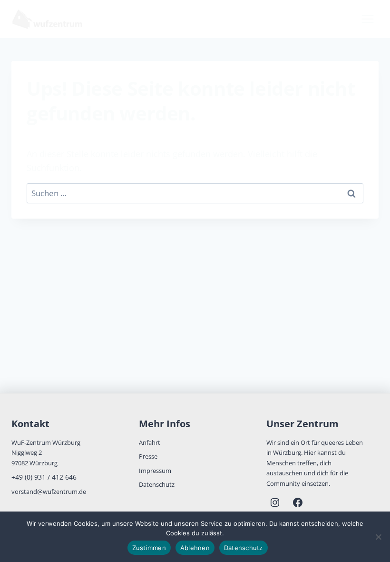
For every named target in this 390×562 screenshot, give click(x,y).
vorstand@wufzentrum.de (48, 491)
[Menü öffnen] (367, 19)
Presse (148, 456)
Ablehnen (195, 548)
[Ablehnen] (378, 537)
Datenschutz (157, 484)
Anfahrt (149, 442)
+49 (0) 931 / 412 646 (44, 477)
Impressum (155, 470)
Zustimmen (149, 548)
